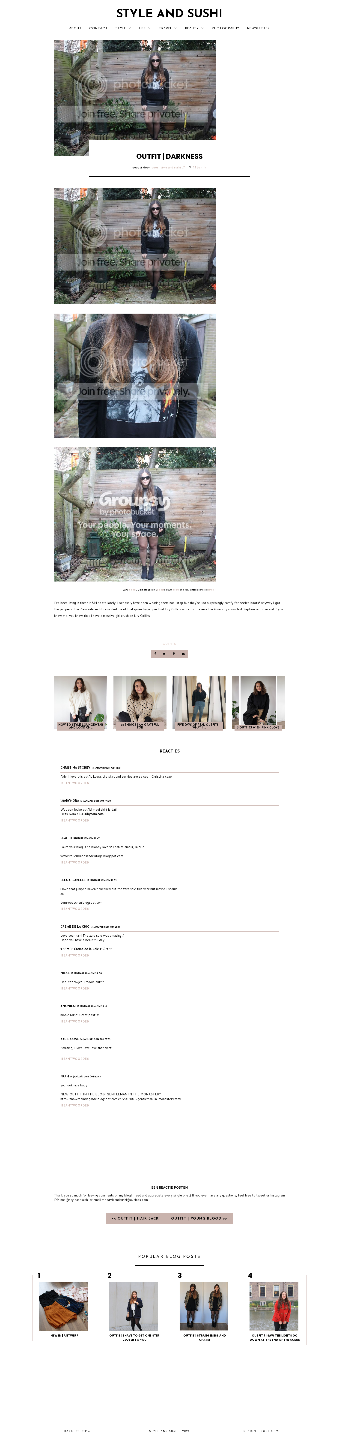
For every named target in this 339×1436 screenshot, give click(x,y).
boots (176, 589)
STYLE (121, 28)
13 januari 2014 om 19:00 (95, 801)
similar (160, 589)
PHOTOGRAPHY (225, 28)
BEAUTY (192, 28)
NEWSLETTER (258, 28)
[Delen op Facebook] (155, 654)
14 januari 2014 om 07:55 (95, 1039)
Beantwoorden (75, 783)
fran (64, 1076)
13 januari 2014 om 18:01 (106, 768)
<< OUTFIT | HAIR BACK (136, 1218)
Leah (64, 838)
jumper (132, 589)
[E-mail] (183, 654)
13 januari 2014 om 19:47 (85, 838)
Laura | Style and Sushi (166, 167)
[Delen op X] (165, 654)
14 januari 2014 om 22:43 (85, 1077)
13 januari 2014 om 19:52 (102, 880)
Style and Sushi (169, 14)
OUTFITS (169, 644)
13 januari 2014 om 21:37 (105, 927)
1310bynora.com (91, 814)
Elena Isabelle (73, 880)
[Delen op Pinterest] (174, 654)
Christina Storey (75, 767)
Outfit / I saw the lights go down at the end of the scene (275, 1338)
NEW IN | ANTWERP (64, 1335)
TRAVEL (165, 28)
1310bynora (69, 800)
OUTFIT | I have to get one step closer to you (134, 1338)
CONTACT (98, 28)
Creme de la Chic (74, 926)
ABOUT (75, 28)
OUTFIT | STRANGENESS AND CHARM (204, 1338)
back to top (76, 1431)
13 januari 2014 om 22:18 (92, 1006)
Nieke (65, 973)
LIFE (142, 28)
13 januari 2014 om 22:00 (86, 973)
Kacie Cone (69, 1039)
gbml (276, 1431)
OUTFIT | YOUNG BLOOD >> (199, 1218)
